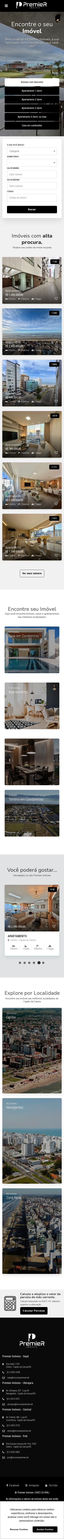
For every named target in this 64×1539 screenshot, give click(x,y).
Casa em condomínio (32, 125)
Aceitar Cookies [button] (45, 1529)
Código (10, 191)
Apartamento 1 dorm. (32, 90)
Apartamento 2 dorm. (32, 99)
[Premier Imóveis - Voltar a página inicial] (31, 5)
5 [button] (39, 962)
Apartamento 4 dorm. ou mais (32, 116)
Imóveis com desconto (32, 82)
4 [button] (34, 962)
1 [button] (20, 962)
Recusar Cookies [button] (19, 1529)
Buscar (32, 209)
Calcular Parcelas (34, 1310)
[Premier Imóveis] (32, 1340)
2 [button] (25, 962)
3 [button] (29, 962)
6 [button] (43, 962)
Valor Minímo (13, 168)
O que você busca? (15, 145)
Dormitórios (13, 157)
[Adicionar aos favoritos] (56, 299)
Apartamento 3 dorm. (32, 108)
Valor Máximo (13, 180)
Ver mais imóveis (32, 573)
